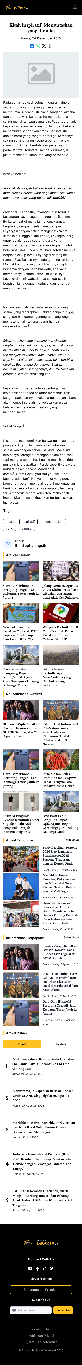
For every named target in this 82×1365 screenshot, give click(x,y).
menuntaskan (53, 522)
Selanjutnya (71, 839)
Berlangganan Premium (41, 1290)
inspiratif (28, 522)
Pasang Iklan (41, 1329)
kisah (10, 522)
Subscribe (63, 1310)
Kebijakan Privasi (41, 1336)
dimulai (26, 528)
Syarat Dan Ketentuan (41, 1342)
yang (9, 528)
